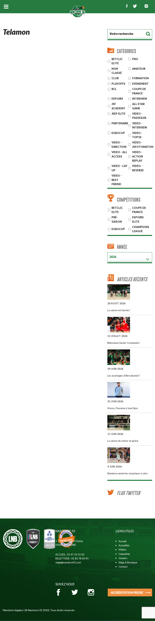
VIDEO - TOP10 (137, 135)
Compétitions (128, 199)
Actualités (124, 545)
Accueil (122, 541)
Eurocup (118, 229)
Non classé (117, 70)
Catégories (126, 51)
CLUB (115, 78)
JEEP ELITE (118, 113)
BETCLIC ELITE (117, 210)
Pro (135, 59)
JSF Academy (118, 106)
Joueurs (123, 558)
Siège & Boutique (128, 562)
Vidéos (122, 549)
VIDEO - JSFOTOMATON (142, 144)
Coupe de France (139, 91)
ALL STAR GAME (138, 106)
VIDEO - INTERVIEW (139, 125)
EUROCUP (118, 133)
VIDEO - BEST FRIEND (117, 180)
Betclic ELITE (117, 61)
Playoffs (118, 83)
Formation (140, 78)
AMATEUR (138, 68)
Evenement (140, 83)
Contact (123, 566)
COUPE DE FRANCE (139, 210)
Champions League (140, 229)
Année (122, 247)
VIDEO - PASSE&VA (139, 115)
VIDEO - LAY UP (119, 168)
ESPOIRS (117, 98)
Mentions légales (13, 610)
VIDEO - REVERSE (138, 168)
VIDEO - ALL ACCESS (119, 154)
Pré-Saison (117, 219)
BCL (114, 89)
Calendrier (124, 553)
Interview (139, 98)
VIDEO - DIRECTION (119, 144)
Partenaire (120, 123)
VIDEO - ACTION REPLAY (137, 156)
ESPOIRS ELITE (138, 219)
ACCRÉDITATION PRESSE (127, 592)
